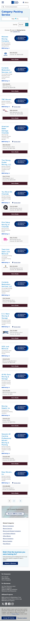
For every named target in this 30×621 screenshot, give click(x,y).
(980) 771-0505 (13, 237)
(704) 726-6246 (6, 84)
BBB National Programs (8, 600)
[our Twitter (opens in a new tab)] (3, 605)
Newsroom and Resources (9, 591)
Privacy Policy (15, 614)
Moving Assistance (8, 539)
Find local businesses (11, 7)
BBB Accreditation (7, 588)
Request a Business (10, 563)
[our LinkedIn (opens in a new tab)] (6, 605)
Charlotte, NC (16, 31)
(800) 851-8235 (13, 52)
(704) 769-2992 (6, 390)
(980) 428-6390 (14, 110)
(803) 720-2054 (14, 266)
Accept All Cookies (8, 618)
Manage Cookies (22, 618)
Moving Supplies (7, 541)
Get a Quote (14, 59)
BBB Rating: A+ (6, 81)
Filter (16, 19)
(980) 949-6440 (6, 145)
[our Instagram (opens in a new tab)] (12, 605)
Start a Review (6, 578)
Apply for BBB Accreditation (9, 589)
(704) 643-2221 (6, 418)
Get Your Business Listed (8, 586)
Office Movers (7, 536)
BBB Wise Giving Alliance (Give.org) (12, 599)
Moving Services (7, 528)
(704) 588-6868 (6, 486)
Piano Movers (6, 544)
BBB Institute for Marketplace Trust (11, 597)
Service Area (17, 107)
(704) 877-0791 (6, 359)
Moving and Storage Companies (12, 531)
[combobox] (23, 24)
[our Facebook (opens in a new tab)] (9, 605)
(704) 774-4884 (13, 330)
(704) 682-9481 (6, 456)
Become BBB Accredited (15, 514)
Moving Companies (8, 526)
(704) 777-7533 (6, 176)
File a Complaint (6, 580)
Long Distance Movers (9, 533)
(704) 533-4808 (13, 206)
